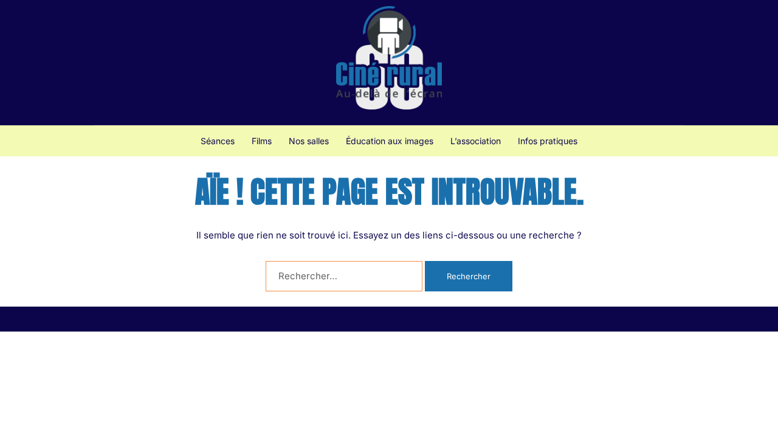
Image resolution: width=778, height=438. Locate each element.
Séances (218, 141)
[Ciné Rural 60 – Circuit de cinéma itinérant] (389, 62)
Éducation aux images (389, 141)
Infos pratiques (547, 141)
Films (262, 141)
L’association (475, 141)
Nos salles (309, 141)
